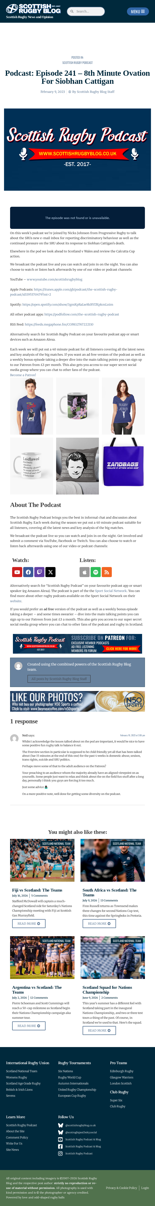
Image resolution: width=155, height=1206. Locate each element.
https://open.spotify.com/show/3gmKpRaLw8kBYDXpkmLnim (67, 304)
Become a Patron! (23, 375)
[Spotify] (96, 572)
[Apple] (85, 572)
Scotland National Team (56, 843)
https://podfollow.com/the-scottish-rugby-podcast (81, 314)
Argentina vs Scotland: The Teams (37, 990)
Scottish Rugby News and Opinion (29, 17)
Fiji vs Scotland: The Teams (37, 890)
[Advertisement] (77, 42)
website (15, 601)
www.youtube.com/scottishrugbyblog (54, 279)
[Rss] (107, 572)
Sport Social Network (111, 591)
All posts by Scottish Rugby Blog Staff (59, 679)
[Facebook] (28, 572)
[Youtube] (17, 572)
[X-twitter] (50, 572)
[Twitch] (39, 572)
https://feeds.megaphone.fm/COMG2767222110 (59, 324)
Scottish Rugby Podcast (77, 62)
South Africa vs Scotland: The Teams (110, 892)
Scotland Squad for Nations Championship (107, 990)
